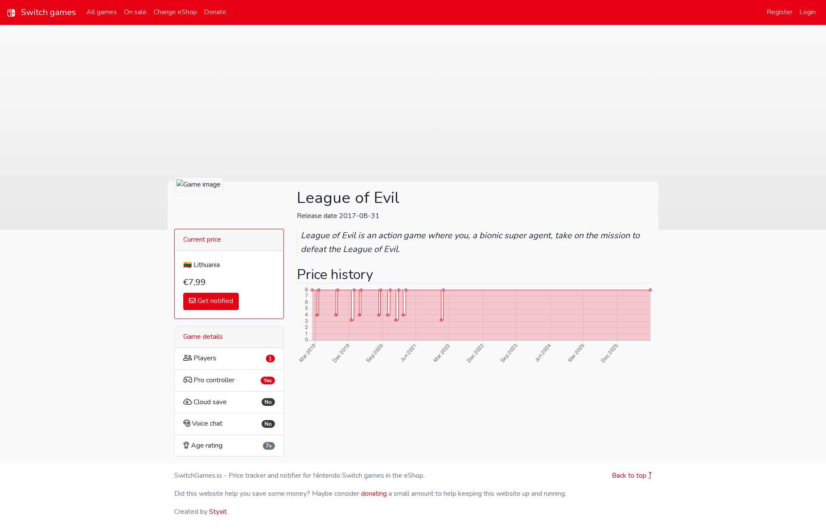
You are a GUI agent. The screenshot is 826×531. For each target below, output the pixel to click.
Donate (215, 12)
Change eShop (175, 12)
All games (101, 12)
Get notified (214, 301)
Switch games (47, 12)
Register (779, 12)
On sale (135, 12)
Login (807, 12)
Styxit (218, 511)
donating (374, 493)
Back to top (630, 475)
